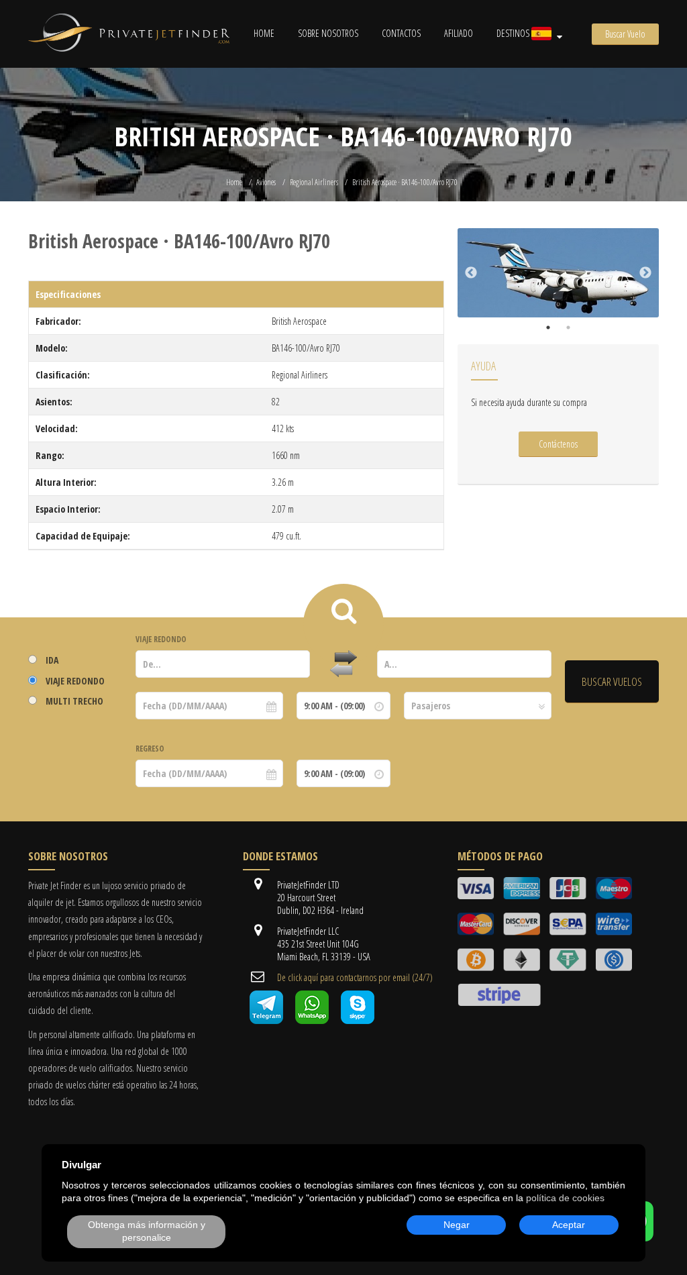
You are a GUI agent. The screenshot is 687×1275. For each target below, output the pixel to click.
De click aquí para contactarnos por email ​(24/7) (355, 977)
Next (645, 273)
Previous (471, 273)
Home (264, 33)
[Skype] (357, 1020)
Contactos (401, 33)
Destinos (512, 33)
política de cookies (565, 1197)
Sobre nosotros (328, 33)
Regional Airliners (314, 182)
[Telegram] (266, 1020)
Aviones (266, 182)
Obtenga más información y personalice (146, 1231)
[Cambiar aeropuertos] (343, 664)
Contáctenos (558, 444)
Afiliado (458, 33)
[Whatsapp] (312, 1020)
